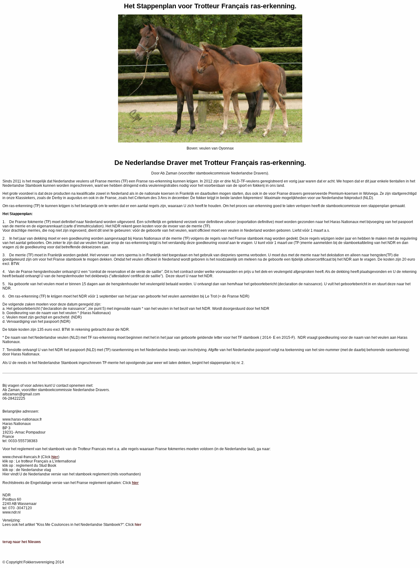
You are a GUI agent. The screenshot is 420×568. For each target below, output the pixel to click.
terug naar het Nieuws (21, 542)
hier (138, 524)
